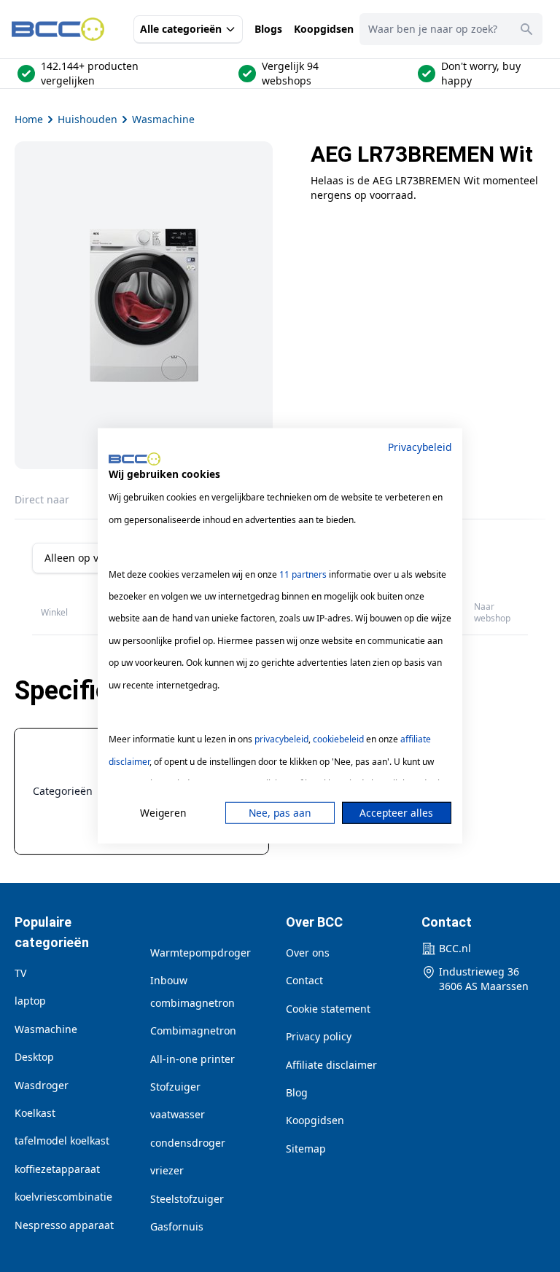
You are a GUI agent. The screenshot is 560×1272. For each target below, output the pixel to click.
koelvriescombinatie (63, 1197)
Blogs (268, 29)
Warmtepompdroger (200, 952)
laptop (30, 1001)
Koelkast (35, 1113)
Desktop (34, 1057)
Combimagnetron (193, 1030)
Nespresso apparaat (64, 1225)
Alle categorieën (181, 29)
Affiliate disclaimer (331, 1065)
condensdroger (187, 1143)
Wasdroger (42, 1085)
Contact (304, 980)
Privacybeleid (419, 447)
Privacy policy (318, 1036)
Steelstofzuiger (187, 1199)
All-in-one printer (192, 1059)
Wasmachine (163, 119)
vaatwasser (177, 1114)
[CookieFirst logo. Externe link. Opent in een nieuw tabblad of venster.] (134, 459)
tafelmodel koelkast (62, 1140)
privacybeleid (281, 739)
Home (29, 119)
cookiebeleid (338, 739)
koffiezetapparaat (57, 1169)
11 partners (303, 574)
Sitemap (306, 1148)
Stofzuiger (175, 1087)
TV (20, 973)
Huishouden (87, 119)
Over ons (308, 952)
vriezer (167, 1170)
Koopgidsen (324, 29)
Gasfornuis (176, 1226)
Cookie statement (328, 1009)
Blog (297, 1092)
